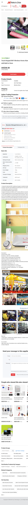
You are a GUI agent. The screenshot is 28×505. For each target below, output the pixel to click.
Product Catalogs (20, 450)
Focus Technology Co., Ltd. (17, 499)
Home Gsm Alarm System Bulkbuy (9, 492)
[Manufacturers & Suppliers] (14, 2)
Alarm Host (4, 472)
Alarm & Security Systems (19, 9)
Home (2, 9)
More (2, 494)
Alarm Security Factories (7, 482)
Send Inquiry (13, 74)
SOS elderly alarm (17, 453)
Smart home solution (5, 456)
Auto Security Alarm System (8, 489)
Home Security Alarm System (8, 476)
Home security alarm (18, 458)
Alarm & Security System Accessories (18, 472)
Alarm (26, 9)
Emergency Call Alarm (22, 476)
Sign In (3, 141)
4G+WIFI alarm (4, 453)
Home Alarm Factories (7, 485)
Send (13, 374)
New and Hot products (18, 456)
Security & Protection (9, 9)
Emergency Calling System (6, 458)
